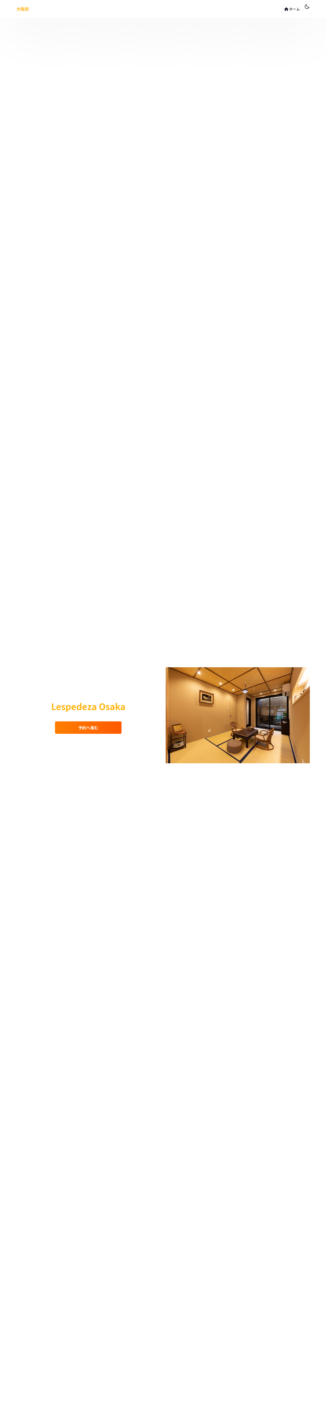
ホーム (294, 9)
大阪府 (22, 9)
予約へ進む (88, 727)
